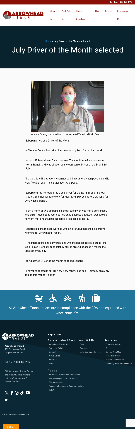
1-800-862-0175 (125, 2)
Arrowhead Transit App (59, 344)
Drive (82, 344)
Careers (83, 348)
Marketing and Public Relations (119, 363)
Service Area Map (122, 15)
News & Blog (54, 356)
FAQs (51, 363)
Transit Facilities (113, 356)
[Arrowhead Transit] (24, 15)
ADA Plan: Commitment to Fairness (64, 374)
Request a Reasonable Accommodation (66, 386)
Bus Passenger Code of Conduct (63, 378)
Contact (52, 352)
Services (108, 11)
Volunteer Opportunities (90, 352)
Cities (97, 11)
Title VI (52, 390)
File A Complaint (56, 382)
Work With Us (66, 15)
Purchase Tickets (56, 348)
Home (48, 41)
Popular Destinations (115, 359)
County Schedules (80, 15)
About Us (52, 15)
